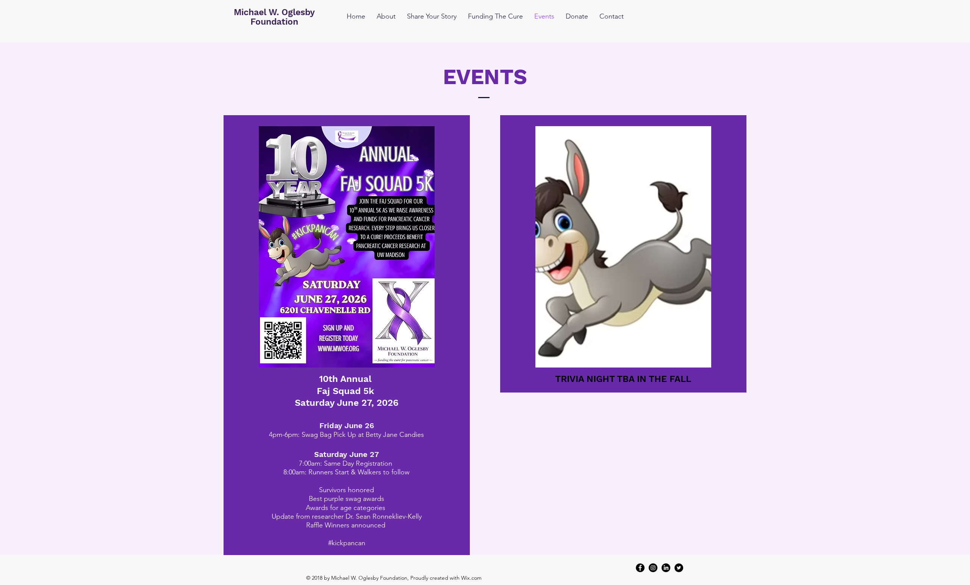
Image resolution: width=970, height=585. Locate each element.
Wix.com (471, 577)
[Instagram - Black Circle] (653, 567)
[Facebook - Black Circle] (640, 567)
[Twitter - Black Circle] (678, 567)
